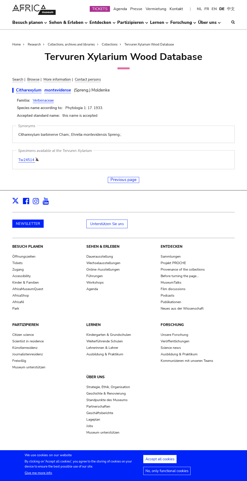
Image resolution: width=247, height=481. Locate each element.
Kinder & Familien (25, 282)
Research (34, 44)
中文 (231, 9)
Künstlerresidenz (24, 347)
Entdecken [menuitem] (100, 24)
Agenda (120, 9)
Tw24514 (26, 159)
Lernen (93, 324)
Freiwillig (19, 360)
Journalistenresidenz (27, 354)
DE (222, 9)
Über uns (95, 377)
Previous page (123, 179)
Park (15, 308)
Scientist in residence (28, 341)
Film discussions (173, 289)
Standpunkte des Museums (107, 400)
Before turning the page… (180, 276)
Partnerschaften (98, 406)
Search (17, 79)
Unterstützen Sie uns (107, 223)
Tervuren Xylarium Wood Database (149, 44)
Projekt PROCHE (173, 263)
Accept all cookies (159, 459)
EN (214, 9)
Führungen (94, 276)
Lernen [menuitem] (157, 24)
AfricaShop (20, 295)
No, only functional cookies (166, 470)
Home (16, 44)
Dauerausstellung (99, 256)
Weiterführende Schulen (104, 341)
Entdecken (171, 246)
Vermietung (156, 9)
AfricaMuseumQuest (27, 289)
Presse (136, 9)
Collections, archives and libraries (71, 44)
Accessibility (21, 276)
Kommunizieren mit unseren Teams (187, 360)
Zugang (18, 269)
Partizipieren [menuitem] (130, 24)
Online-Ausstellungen (103, 269)
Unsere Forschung (174, 334)
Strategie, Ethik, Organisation (108, 387)
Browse (33, 79)
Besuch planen (27, 246)
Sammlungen (171, 256)
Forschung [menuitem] (181, 24)
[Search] (233, 22)
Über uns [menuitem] (207, 24)
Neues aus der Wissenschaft (182, 308)
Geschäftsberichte (99, 413)
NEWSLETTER (28, 223)
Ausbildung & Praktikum (104, 354)
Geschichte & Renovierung (106, 393)
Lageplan (93, 419)
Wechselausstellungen (103, 263)
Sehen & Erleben (102, 246)
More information (57, 79)
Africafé (18, 302)
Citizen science (23, 334)
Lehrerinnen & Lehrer (102, 347)
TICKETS (100, 9)
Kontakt (176, 9)
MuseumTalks (171, 282)
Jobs (89, 426)
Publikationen (171, 302)
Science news (171, 347)
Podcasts (167, 295)
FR (206, 9)
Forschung (172, 324)
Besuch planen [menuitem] (27, 24)
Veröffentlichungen (175, 341)
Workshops (95, 282)
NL (199, 9)
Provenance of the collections (183, 269)
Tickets (17, 263)
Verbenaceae (43, 100)
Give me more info (38, 473)
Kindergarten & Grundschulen (108, 334)
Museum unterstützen (28, 367)
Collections (109, 44)
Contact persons (88, 79)
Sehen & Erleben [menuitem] (66, 24)
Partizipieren (25, 324)
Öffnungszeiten (23, 256)
